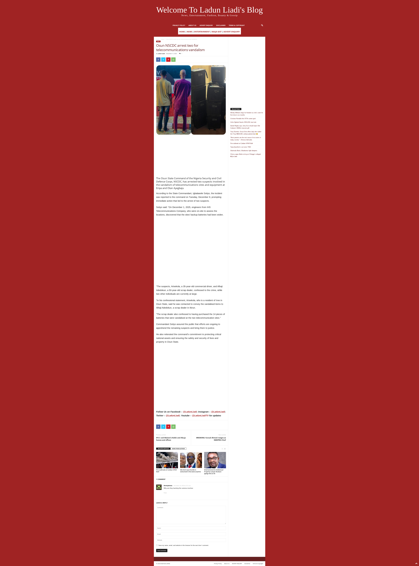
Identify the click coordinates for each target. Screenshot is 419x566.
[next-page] (225, 449)
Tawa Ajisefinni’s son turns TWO (240, 147)
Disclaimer (220, 25)
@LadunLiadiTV (200, 415)
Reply (165, 492)
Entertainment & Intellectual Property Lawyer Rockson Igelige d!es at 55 (213, 471)
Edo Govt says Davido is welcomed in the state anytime (190, 471)
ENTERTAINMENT (202, 31)
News (162, 39)
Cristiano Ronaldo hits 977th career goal (243, 118)
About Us (192, 25)
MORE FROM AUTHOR (178, 448)
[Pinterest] (168, 59)
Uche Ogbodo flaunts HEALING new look (243, 122)
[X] (163, 59)
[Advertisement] (191, 140)
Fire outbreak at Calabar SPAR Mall (166, 471)
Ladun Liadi (161, 53)
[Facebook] (158, 59)
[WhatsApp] (173, 59)
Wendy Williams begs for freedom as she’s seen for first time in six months (246, 114)
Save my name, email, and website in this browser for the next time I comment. (183, 545)
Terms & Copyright (237, 25)
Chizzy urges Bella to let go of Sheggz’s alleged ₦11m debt (245, 155)
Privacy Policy (179, 25)
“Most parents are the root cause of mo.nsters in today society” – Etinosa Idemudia (245, 139)
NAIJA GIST (217, 31)
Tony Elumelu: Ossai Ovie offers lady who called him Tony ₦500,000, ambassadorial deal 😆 (245, 133)
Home (157, 39)
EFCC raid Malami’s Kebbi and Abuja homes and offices (171, 439)
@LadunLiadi (190, 412)
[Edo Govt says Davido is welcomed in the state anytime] (191, 460)
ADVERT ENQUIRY (206, 25)
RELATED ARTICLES (163, 448)
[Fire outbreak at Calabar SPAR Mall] (167, 460)
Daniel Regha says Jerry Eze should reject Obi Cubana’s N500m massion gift (245, 127)
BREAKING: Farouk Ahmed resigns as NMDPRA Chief (211, 439)
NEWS (189, 31)
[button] (262, 25)
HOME (182, 31)
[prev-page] (222, 449)
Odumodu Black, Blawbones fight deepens (243, 150)
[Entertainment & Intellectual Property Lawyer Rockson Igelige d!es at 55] (215, 460)
